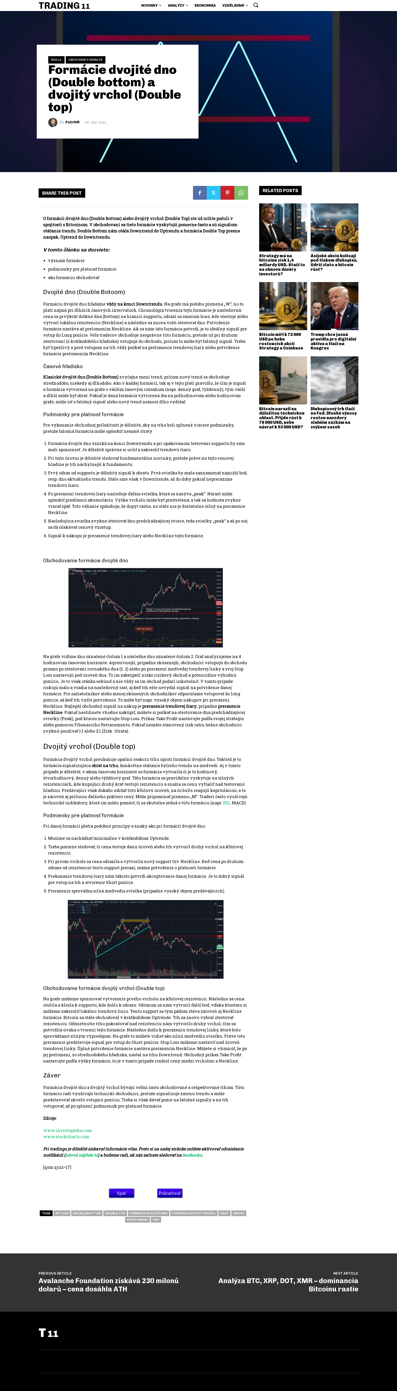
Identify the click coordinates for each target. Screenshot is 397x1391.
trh (156, 1219)
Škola (56, 59)
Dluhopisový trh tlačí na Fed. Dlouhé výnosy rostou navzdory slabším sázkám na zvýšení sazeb (334, 418)
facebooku (192, 1155)
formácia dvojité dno (148, 1213)
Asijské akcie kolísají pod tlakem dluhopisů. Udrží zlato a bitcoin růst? (334, 262)
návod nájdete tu (81, 1155)
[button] (255, 5)
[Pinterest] (227, 193)
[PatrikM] (54, 122)
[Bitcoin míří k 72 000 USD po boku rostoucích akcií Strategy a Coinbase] (283, 306)
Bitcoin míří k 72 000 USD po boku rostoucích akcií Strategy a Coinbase (281, 341)
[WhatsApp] (241, 193)
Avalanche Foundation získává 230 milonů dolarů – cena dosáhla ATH (109, 1285)
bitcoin (61, 1213)
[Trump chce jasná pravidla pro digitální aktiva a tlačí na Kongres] (335, 306)
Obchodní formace (85, 59)
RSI (226, 802)
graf (224, 1213)
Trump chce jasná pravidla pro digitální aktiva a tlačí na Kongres (333, 341)
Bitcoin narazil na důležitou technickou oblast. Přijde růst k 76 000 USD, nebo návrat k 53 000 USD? (282, 418)
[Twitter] (214, 193)
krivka (238, 1213)
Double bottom (87, 1213)
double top (115, 1213)
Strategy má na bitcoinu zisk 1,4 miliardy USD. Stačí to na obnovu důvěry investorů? (282, 265)
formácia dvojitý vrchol (194, 1213)
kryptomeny (137, 1219)
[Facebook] (200, 193)
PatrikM (72, 122)
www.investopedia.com (67, 1130)
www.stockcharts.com (66, 1136)
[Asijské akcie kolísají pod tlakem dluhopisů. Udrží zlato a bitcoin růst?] (335, 227)
